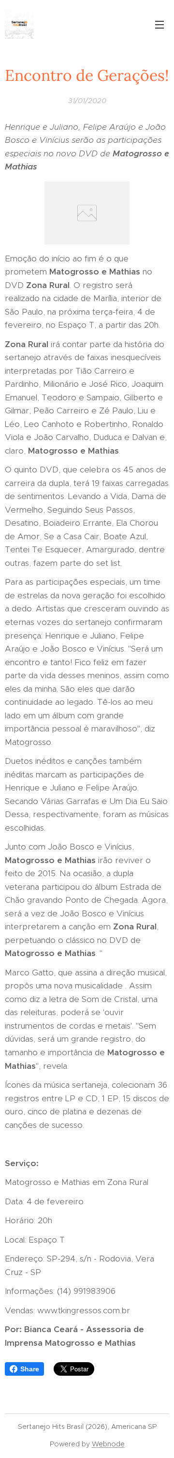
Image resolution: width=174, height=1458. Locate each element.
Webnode (108, 1444)
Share (29, 1369)
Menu (159, 24)
